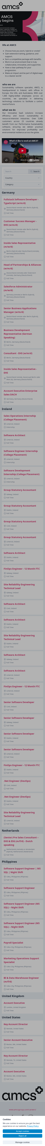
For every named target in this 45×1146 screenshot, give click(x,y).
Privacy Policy (33, 1126)
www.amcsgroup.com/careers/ (22, 1109)
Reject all (22, 1136)
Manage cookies (22, 1142)
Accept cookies (22, 1131)
